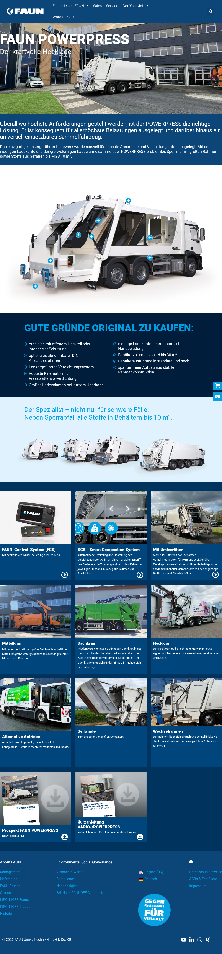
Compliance (65, 879)
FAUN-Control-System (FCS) (29, 549)
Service (112, 5)
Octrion (5, 893)
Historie (6, 914)
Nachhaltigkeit (67, 886)
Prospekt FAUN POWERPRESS (30, 830)
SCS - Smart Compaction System (109, 549)
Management (10, 872)
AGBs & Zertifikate (203, 879)
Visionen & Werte (69, 872)
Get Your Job (133, 5)
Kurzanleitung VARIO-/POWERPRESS (99, 825)
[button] (210, 11)
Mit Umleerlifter (168, 549)
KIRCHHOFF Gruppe (15, 907)
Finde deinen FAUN (68, 5)
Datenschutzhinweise (205, 872)
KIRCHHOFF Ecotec (14, 900)
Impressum (197, 886)
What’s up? (61, 17)
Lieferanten (8, 879)
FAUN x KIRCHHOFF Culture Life (80, 893)
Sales (97, 5)
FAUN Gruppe (10, 886)
